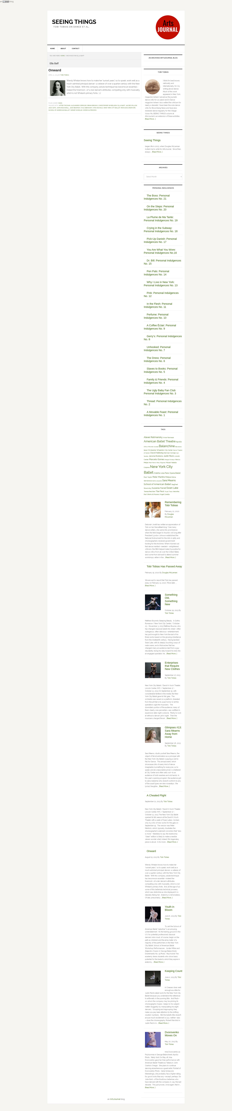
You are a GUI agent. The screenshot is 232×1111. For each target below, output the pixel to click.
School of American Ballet (59, 110)
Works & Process (89, 110)
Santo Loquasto (157, 480)
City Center (169, 450)
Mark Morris (152, 462)
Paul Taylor (148, 477)
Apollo (179, 442)
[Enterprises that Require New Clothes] (153, 670)
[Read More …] (150, 119)
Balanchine (167, 446)
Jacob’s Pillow (131, 105)
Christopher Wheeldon (107, 105)
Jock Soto (52, 108)
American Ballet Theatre (160, 441)
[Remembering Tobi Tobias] (153, 510)
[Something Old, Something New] (153, 602)
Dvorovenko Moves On (172, 1034)
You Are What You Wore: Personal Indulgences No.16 (160, 251)
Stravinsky (147, 488)
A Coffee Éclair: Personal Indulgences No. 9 (160, 327)
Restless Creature (128, 108)
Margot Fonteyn (170, 459)
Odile (162, 473)
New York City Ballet (112, 108)
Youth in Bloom (169, 908)
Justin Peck (168, 456)
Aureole (156, 446)
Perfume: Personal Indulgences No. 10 (156, 316)
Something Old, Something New (171, 599)
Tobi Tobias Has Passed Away (164, 566)
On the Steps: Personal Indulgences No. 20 (159, 208)
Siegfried (174, 484)
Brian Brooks (92, 105)
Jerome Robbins (156, 456)
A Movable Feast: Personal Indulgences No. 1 (161, 414)
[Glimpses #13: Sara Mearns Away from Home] (153, 735)
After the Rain (64, 105)
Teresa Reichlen (149, 491)
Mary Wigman (161, 462)
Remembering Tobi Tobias (173, 504)
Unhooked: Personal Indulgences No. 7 (157, 349)
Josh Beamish (75, 108)
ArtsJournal (115, 1099)
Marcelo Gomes (156, 459)
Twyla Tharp (168, 491)
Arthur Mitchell (148, 446)
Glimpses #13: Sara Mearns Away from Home (173, 732)
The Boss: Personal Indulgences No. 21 (157, 197)
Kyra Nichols (98, 108)
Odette (157, 473)
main (60, 103)
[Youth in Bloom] (153, 914)
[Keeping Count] (153, 979)
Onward (54, 70)
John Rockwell (63, 108)
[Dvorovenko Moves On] (153, 1040)
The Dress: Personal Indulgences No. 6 (157, 359)
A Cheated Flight (156, 795)
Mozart (168, 462)
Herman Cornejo (170, 453)
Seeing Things (74, 21)
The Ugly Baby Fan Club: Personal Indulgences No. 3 (160, 392)
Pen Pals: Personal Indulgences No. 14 (156, 273)
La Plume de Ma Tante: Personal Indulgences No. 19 (161, 219)
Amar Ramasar (168, 437)
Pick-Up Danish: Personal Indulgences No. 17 (160, 240)
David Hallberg (156, 453)
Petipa (168, 477)
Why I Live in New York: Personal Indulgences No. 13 (161, 284)
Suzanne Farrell (159, 488)
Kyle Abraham (86, 108)
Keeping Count (173, 971)
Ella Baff (121, 105)
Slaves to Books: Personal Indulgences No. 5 (161, 370)
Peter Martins (158, 477)
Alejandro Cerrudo (79, 105)
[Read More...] (157, 152)
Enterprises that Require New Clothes (172, 666)
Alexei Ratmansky (153, 437)
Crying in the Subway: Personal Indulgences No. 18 (161, 229)
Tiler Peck (160, 491)
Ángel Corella (165, 494)
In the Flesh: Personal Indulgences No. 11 (158, 305)
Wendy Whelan (76, 110)
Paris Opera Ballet (173, 473)
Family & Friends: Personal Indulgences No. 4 (161, 381)
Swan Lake (172, 488)
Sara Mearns (169, 480)
